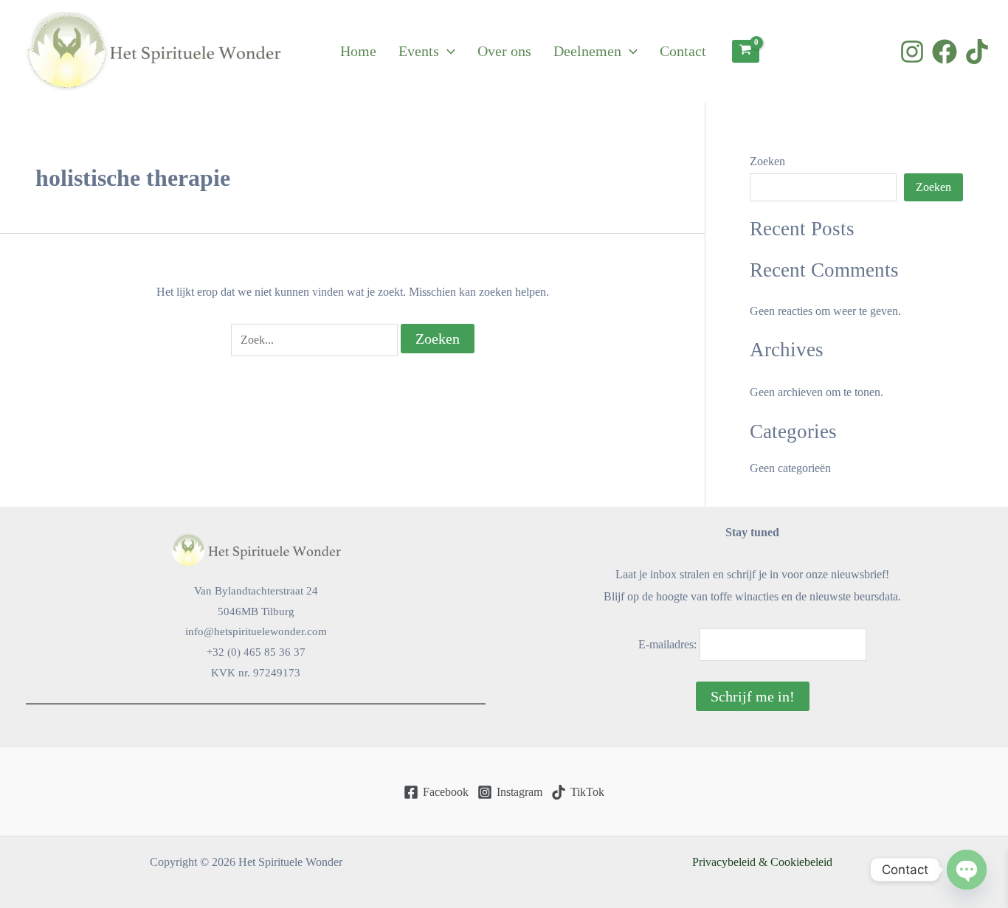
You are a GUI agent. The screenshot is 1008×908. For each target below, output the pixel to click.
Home (358, 51)
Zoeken (767, 161)
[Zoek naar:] (316, 339)
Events (418, 51)
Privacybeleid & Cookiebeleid (762, 862)
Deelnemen (587, 51)
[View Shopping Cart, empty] (745, 51)
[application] (447, 51)
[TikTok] (977, 51)
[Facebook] (944, 51)
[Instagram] (912, 51)
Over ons (504, 51)
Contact (683, 51)
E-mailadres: (669, 644)
